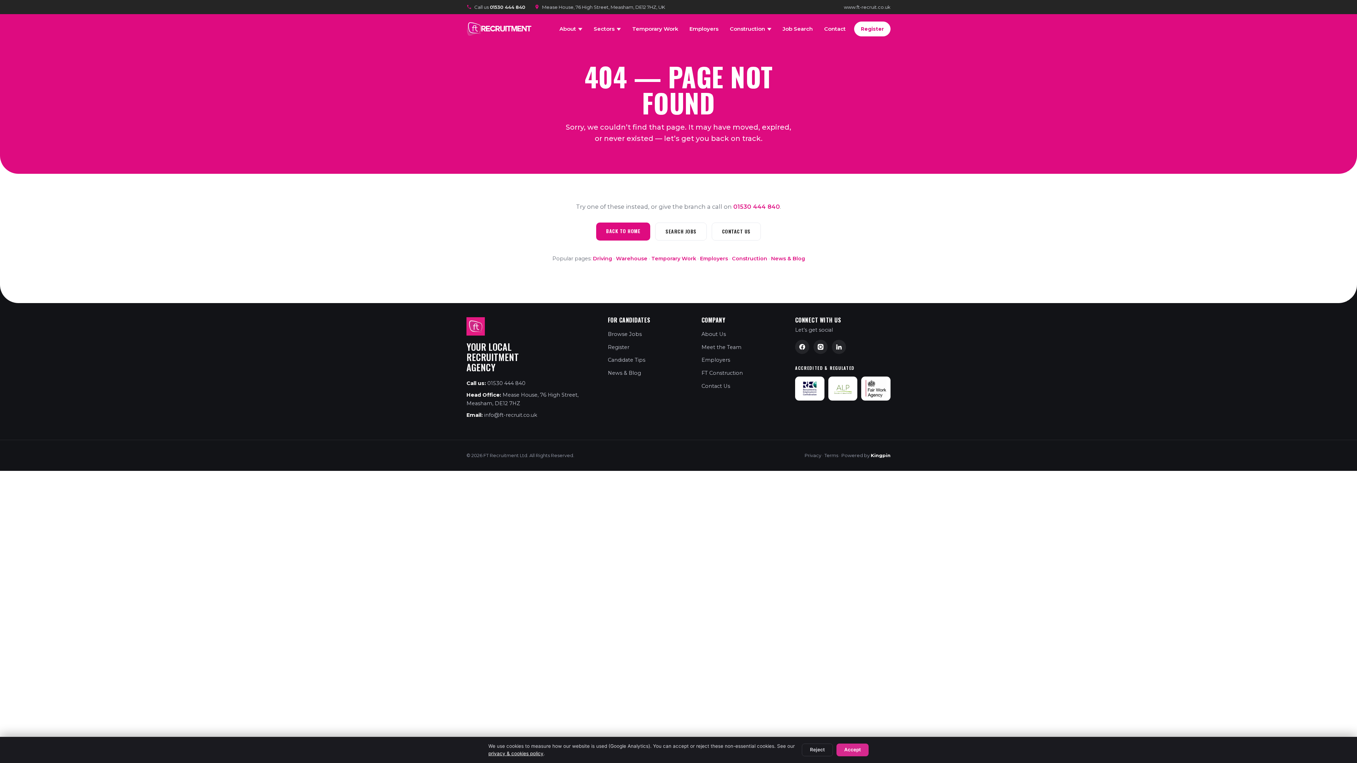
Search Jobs (681, 231)
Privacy (813, 455)
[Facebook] (802, 347)
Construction (747, 28)
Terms (831, 455)
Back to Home (623, 231)
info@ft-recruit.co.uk (510, 415)
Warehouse (631, 258)
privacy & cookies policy (516, 753)
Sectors (604, 28)
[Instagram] (820, 347)
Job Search (798, 28)
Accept (852, 749)
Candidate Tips (626, 360)
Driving (602, 258)
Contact (835, 28)
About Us (713, 334)
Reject (817, 749)
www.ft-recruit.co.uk (867, 7)
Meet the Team (721, 347)
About (567, 28)
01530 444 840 (756, 206)
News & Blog (788, 258)
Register (872, 29)
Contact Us (736, 231)
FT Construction (722, 373)
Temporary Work (655, 28)
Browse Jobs (625, 334)
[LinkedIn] (839, 347)
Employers (703, 28)
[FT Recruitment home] (500, 29)
